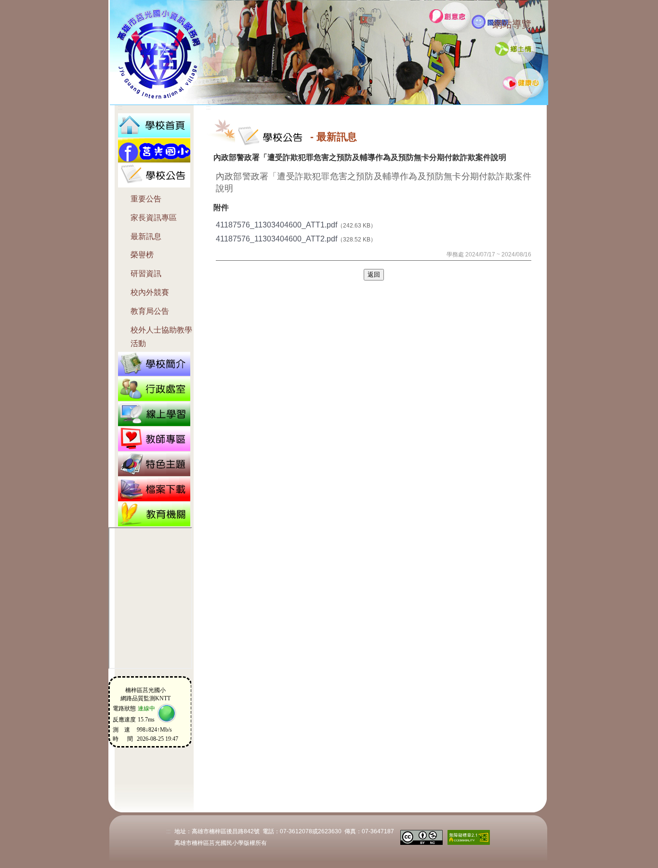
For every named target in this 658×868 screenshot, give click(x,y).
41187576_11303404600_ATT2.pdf (276, 239)
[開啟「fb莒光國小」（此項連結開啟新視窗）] (154, 150)
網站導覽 (512, 24)
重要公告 (146, 199)
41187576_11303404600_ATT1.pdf (276, 225)
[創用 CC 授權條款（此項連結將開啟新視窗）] (421, 836)
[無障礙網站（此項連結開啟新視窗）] (468, 836)
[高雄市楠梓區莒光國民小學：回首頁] (154, 124)
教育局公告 (150, 311)
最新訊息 (146, 236)
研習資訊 (146, 273)
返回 (374, 274)
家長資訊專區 (154, 218)
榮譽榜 (142, 255)
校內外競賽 (150, 292)
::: (484, 25)
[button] (154, 175)
